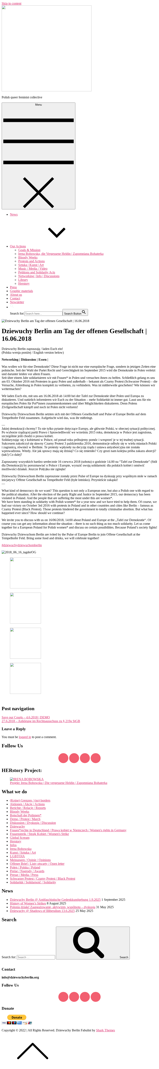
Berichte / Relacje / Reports (28, 808)
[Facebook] (63, 758)
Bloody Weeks (27, 257)
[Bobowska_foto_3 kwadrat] (27, 779)
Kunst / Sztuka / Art (23, 852)
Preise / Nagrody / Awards (27, 871)
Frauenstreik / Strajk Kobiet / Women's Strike (39, 834)
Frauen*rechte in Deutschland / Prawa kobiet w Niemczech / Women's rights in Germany (68, 830)
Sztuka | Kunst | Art (31, 265)
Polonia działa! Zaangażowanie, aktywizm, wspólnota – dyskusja (52, 907)
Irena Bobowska (20, 849)
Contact (15, 298)
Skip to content (11, 3)
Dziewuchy (17, 826)
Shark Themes (105, 1030)
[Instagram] (96, 758)
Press (13, 287)
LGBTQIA (17, 856)
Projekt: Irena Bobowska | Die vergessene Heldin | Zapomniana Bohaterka (58, 783)
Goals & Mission (29, 250)
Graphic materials (21, 291)
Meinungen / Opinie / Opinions (30, 860)
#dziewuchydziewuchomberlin (22, 545)
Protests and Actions (31, 261)
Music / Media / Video (32, 268)
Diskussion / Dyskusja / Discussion (33, 822)
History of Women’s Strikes (28, 903)
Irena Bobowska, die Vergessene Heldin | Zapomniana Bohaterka (61, 253)
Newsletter (17, 302)
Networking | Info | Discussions (38, 276)
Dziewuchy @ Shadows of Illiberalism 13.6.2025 (42, 911)
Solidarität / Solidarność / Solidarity (33, 882)
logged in (25, 737)
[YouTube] (85, 758)
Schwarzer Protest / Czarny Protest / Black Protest (42, 878)
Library (23, 280)
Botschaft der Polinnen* (25, 815)
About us (16, 294)
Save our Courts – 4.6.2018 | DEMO (26, 717)
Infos (13, 845)
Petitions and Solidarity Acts (36, 272)
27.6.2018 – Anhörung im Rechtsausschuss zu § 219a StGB (41, 721)
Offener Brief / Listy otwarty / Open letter (37, 863)
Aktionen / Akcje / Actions (27, 804)
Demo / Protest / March (25, 819)
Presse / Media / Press (24, 875)
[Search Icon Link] (12, 307)
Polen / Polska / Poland (25, 867)
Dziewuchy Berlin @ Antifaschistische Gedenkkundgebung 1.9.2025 (55, 899)
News (14, 214)
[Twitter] (74, 758)
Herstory (24, 283)
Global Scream (19, 837)
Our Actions (18, 246)
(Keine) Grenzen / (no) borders (30, 800)
